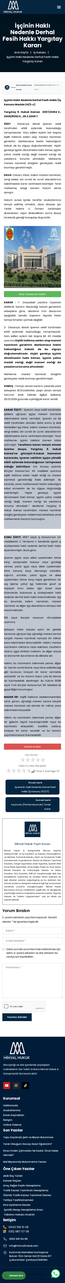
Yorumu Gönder (17, 1017)
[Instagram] (16, 1085)
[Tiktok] (25, 1085)
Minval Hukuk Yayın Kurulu (24, 87)
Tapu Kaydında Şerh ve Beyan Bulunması (28, 1137)
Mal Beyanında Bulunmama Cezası (24, 1161)
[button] (59, 7)
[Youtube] (6, 1085)
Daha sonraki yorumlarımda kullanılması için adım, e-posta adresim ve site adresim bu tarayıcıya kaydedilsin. (33, 953)
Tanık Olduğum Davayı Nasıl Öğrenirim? (27, 1144)
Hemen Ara (14, 1275)
